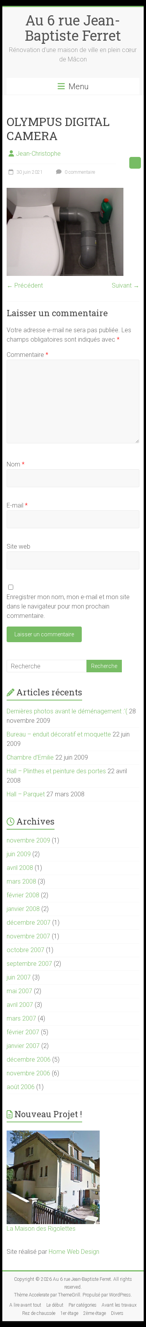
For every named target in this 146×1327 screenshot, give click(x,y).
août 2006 (21, 1087)
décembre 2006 (29, 1059)
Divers (117, 1313)
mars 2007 (21, 1018)
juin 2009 (19, 854)
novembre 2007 (28, 936)
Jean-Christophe (38, 153)
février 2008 (23, 895)
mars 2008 (21, 881)
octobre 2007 (25, 950)
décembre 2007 (29, 922)
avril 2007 (20, 1004)
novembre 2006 (28, 1073)
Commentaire (27, 354)
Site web (18, 546)
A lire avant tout (25, 1305)
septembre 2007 (29, 963)
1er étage (69, 1313)
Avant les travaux (119, 1305)
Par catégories (83, 1305)
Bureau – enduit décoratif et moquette (59, 734)
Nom (16, 464)
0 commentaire (79, 172)
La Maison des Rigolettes (41, 1228)
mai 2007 (19, 991)
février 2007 (23, 1032)
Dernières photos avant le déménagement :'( (67, 711)
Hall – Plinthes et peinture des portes (56, 771)
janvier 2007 (23, 1046)
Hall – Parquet (26, 794)
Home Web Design (74, 1251)
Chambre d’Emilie (30, 757)
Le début (54, 1305)
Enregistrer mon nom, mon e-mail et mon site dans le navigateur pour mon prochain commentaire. (68, 606)
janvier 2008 (23, 909)
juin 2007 (19, 977)
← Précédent (25, 285)
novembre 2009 (28, 840)
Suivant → (125, 285)
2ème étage (94, 1313)
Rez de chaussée (38, 1313)
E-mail (17, 505)
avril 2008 (20, 867)
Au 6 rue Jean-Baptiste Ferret (73, 28)
